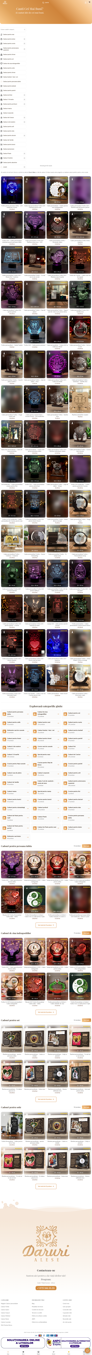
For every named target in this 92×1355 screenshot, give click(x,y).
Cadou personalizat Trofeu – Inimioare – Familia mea (80, 380)
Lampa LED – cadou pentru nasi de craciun (57, 624)
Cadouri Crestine (8, 158)
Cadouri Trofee (5, 1306)
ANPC (33, 1319)
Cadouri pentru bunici (9, 144)
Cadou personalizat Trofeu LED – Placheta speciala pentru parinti (80, 206)
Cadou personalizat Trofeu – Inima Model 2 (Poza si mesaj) (80, 659)
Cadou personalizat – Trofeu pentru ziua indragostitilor (57, 206)
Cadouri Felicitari (5, 1316)
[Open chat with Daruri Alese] (87, 1350)
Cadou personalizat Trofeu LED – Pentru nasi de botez (34, 659)
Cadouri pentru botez (9, 39)
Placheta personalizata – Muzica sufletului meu (57, 1090)
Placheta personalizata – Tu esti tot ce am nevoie (80, 1055)
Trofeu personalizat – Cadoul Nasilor (12, 345)
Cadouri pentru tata (8, 131)
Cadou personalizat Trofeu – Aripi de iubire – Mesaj (57, 485)
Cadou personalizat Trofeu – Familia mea (57, 415)
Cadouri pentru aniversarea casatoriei (11, 49)
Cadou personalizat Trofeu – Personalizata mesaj (80, 555)
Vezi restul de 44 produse (46, 1099)
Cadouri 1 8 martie (8, 99)
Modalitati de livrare (37, 1306)
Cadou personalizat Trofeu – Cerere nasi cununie (80, 450)
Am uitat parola (67, 1322)
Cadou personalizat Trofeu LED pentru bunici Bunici (35, 520)
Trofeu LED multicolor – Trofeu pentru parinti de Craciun (80, 485)
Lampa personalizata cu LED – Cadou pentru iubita (57, 881)
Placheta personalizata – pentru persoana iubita (12, 1055)
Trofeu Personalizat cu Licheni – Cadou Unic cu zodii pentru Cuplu (35, 915)
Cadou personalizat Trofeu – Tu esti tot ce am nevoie (34, 276)
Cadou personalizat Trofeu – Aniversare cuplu (80, 694)
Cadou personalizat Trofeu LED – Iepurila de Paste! (34, 624)
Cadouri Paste (7, 153)
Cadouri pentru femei (9, 54)
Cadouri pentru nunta (9, 43)
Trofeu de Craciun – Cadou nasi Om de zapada (80, 276)
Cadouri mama (7, 108)
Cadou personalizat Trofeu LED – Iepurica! (57, 659)
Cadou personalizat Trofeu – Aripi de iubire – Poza (34, 380)
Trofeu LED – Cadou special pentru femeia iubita (12, 881)
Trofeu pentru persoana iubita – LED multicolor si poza (12, 206)
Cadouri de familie (8, 140)
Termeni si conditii (37, 1313)
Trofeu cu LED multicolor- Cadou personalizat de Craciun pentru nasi (12, 520)
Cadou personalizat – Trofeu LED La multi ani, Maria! (57, 346)
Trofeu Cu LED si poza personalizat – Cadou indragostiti (80, 881)
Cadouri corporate (8, 113)
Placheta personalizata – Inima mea (34, 1089)
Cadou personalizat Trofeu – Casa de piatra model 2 (12, 380)
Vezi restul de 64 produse (46, 1012)
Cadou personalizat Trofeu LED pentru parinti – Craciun (12, 624)
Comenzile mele (67, 1309)
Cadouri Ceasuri (5, 1313)
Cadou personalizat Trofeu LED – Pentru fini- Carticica (12, 276)
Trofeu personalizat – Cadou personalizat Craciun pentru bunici (80, 624)
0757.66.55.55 (47, 1288)
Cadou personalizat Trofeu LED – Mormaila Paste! (12, 694)
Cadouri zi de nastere (9, 122)
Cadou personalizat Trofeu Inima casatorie (80, 241)
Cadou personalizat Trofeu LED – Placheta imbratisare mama (57, 450)
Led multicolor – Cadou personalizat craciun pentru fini (11, 485)
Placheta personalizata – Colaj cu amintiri (57, 1055)
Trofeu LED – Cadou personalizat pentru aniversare (34, 485)
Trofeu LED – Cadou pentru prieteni (34, 345)
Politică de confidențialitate (39, 1322)
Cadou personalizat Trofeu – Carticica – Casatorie (12, 555)
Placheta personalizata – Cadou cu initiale (35, 1055)
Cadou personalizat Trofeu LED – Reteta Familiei (12, 659)
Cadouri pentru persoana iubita (12, 81)
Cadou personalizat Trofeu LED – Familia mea (80, 311)
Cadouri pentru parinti (9, 90)
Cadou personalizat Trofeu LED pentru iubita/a (35, 589)
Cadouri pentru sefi (8, 126)
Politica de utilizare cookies (39, 1316)
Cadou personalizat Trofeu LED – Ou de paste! (80, 589)
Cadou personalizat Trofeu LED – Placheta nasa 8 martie (57, 276)
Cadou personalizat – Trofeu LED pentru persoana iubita (34, 450)
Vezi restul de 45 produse (46, 925)
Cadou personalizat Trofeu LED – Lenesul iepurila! (12, 589)
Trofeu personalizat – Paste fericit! (57, 693)
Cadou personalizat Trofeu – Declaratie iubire (57, 241)
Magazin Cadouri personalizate (9, 1303)
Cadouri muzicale (5, 1322)
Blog (33, 1303)
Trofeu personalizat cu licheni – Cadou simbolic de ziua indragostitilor (57, 1003)
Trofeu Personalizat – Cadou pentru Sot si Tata (12, 1142)
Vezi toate (86, 846)
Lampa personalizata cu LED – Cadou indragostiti (34, 881)
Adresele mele (66, 1316)
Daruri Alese (32, 172)
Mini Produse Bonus (6, 1325)
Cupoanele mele (67, 1313)
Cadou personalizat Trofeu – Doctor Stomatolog (34, 555)
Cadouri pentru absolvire (10, 162)
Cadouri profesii (7, 95)
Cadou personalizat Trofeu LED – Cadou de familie (57, 380)
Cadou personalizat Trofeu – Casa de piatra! (34, 311)
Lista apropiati (67, 1306)
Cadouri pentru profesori (10, 104)
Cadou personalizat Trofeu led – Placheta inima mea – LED (34, 241)
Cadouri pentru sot (8, 59)
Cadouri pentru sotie (9, 68)
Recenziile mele (67, 1319)
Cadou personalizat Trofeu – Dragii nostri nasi (12, 415)
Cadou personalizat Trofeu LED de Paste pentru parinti (57, 589)
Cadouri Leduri (5, 1309)
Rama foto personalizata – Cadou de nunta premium (11, 450)
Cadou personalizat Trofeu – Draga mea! (80, 520)
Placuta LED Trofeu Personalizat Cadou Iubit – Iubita (12, 915)
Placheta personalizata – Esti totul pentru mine (80, 1090)
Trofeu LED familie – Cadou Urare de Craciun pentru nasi (35, 694)
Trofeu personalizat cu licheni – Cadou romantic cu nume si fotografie (57, 916)
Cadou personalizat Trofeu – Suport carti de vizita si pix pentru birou (57, 311)
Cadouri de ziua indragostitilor (11, 63)
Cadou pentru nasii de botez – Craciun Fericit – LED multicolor (34, 415)
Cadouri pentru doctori (9, 135)
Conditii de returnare (37, 1309)
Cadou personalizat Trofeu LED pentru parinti (12, 311)
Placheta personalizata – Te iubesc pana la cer (12, 1090)
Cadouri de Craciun (8, 117)
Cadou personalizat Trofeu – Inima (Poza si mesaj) (57, 520)
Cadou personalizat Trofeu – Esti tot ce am (80, 346)
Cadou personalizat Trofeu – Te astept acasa (57, 555)
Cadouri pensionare (8, 149)
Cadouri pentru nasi (8, 34)
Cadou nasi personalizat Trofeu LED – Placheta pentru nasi (34, 206)
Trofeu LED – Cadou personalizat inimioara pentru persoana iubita (12, 241)
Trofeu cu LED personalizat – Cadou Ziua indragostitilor (80, 968)
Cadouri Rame (5, 1319)
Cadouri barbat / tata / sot (10, 77)
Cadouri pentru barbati (9, 86)
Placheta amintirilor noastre (80, 415)
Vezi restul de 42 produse (46, 1186)
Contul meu (66, 1303)
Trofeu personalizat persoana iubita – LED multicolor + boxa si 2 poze (80, 915)
